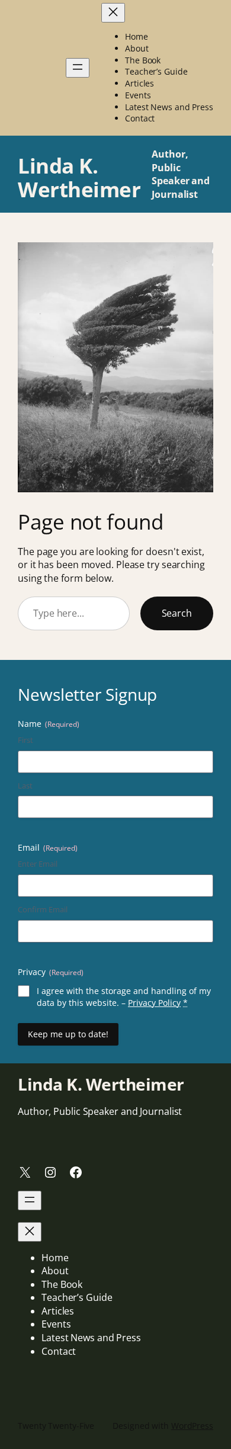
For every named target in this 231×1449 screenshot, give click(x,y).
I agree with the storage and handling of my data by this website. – (124, 996)
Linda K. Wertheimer (79, 177)
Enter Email (37, 863)
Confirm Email (43, 909)
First (25, 740)
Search (177, 613)
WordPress (192, 1425)
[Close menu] (113, 13)
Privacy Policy (154, 1002)
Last (25, 785)
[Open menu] (77, 68)
